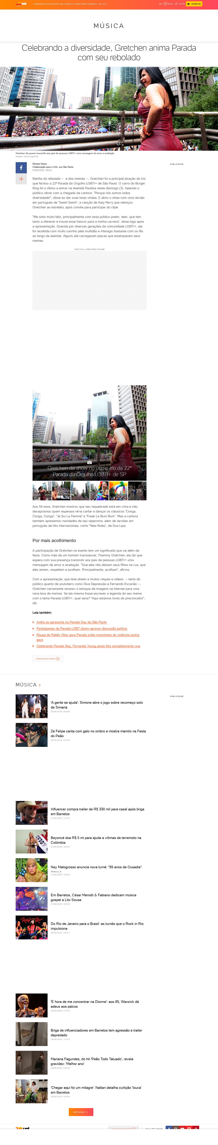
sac (161, 4)
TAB (171, 13)
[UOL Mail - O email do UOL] (168, 4)
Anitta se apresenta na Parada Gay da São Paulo (72, 622)
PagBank (92, 4)
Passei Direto (80, 4)
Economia (83, 13)
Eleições (41, 13)
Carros (72, 13)
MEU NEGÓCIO (66, 4)
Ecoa (145, 13)
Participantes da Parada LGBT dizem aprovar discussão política (82, 628)
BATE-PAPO (54, 4)
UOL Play (102, 4)
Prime (176, 13)
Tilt (140, 13)
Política (62, 13)
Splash (111, 13)
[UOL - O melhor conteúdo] (21, 4)
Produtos (22, 13)
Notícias (52, 13)
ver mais (79, 1112)
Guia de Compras (196, 13)
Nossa (165, 13)
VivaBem (132, 13)
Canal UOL (154, 13)
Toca (183, 13)
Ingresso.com (41, 4)
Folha (92, 13)
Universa (121, 13)
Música (109, 26)
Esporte (101, 13)
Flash (31, 13)
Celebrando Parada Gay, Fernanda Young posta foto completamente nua (88, 646)
